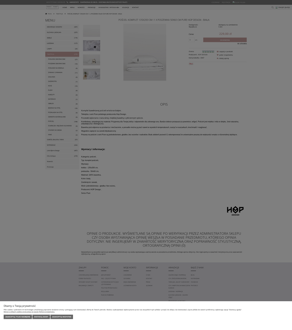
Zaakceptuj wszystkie (61, 317)
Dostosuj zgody (41, 317)
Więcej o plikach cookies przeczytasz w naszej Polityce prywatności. (29, 312)
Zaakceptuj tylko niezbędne (17, 317)
